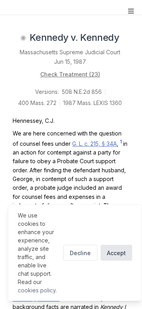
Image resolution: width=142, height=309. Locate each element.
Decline (80, 253)
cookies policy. (37, 290)
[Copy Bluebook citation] (128, 38)
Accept (116, 253)
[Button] (131, 11)
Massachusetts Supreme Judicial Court (70, 52)
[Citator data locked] (23, 38)
